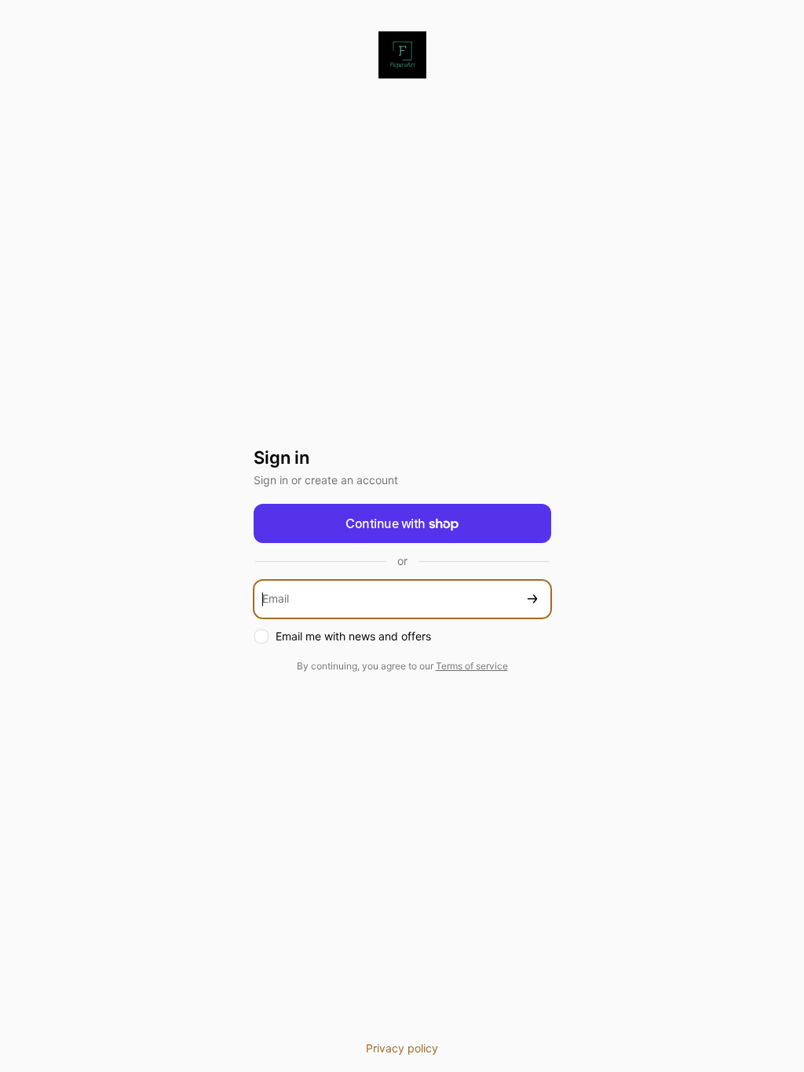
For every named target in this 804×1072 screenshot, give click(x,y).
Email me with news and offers (353, 636)
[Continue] (532, 599)
